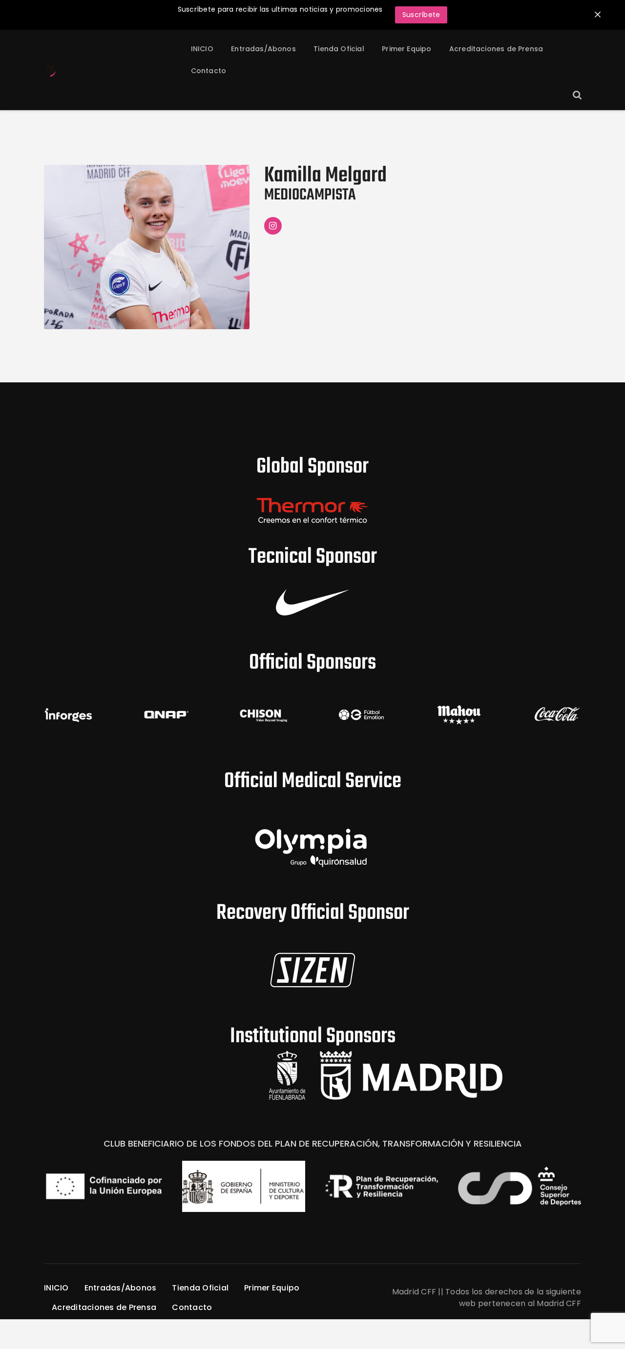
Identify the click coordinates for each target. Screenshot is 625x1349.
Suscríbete (421, 15)
